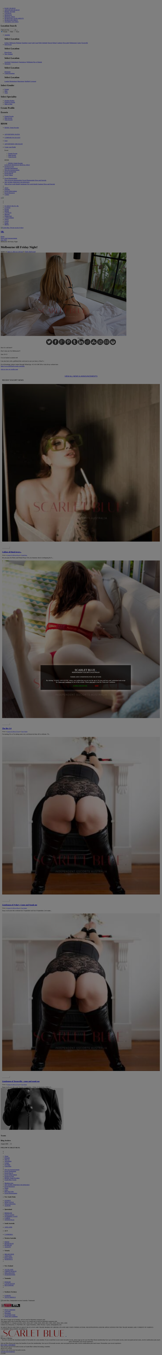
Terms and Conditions (64, 682)
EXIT (96, 685)
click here (92, 682)
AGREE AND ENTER (80, 685)
